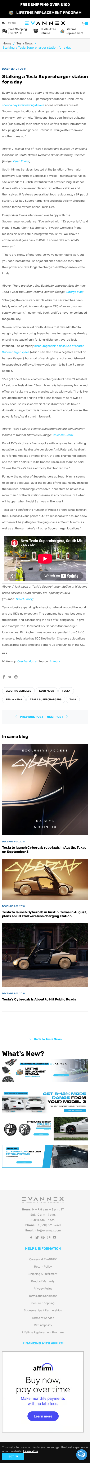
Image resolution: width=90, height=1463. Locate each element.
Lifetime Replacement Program (43, 1332)
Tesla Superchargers (46, 699)
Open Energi (21, 161)
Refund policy (43, 1325)
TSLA (72, 699)
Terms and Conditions (43, 1296)
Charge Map (74, 292)
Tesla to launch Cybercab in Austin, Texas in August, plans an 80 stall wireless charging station (44, 914)
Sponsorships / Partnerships (43, 1310)
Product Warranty (43, 1281)
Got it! (13, 1456)
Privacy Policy (43, 1288)
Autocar (55, 661)
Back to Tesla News (48, 1039)
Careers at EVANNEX (43, 1259)
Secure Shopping (42, 1303)
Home (7, 43)
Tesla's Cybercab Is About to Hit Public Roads (39, 999)
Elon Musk (46, 690)
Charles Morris (27, 661)
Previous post (31, 717)
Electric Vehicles (18, 690)
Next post (55, 717)
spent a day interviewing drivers (23, 105)
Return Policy (43, 1266)
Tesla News (25, 43)
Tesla (66, 690)
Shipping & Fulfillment (42, 1274)
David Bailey (24, 599)
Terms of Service (43, 1318)
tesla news (14, 699)
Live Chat (81, 1454)
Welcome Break (63, 435)
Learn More (30, 1451)
